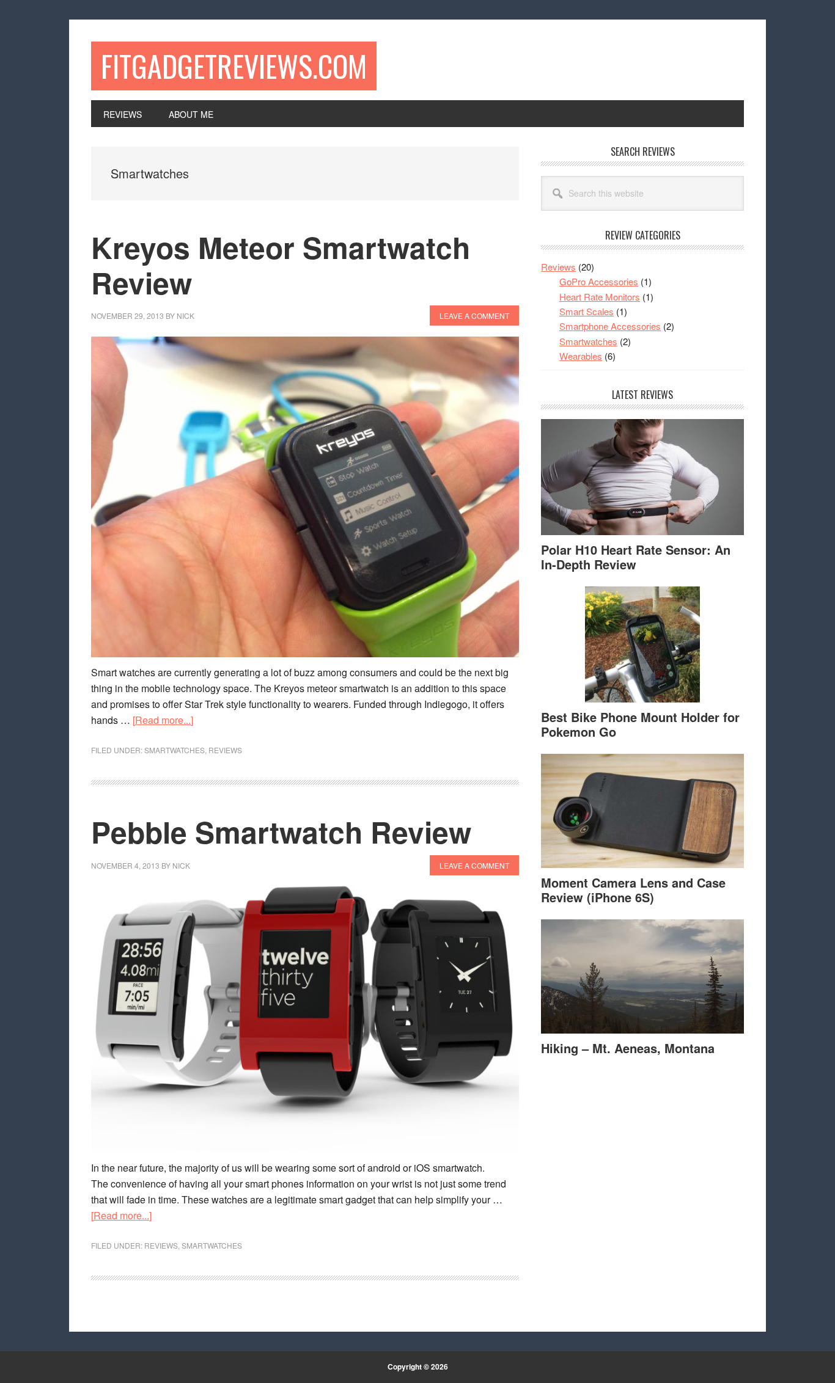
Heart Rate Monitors (599, 296)
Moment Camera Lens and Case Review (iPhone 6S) (633, 890)
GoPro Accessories (598, 281)
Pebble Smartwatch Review (281, 832)
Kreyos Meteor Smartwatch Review (280, 265)
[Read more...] (163, 720)
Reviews (225, 750)
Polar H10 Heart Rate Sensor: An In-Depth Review (635, 557)
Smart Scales (586, 311)
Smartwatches (174, 750)
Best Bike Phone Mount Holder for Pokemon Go (640, 724)
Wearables (580, 355)
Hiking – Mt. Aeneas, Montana (628, 1048)
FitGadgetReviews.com (234, 65)
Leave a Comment (474, 315)
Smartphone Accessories (610, 325)
